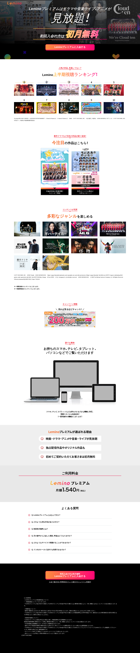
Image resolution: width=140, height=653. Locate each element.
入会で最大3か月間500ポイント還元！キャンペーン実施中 (70, 582)
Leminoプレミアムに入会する (70, 47)
